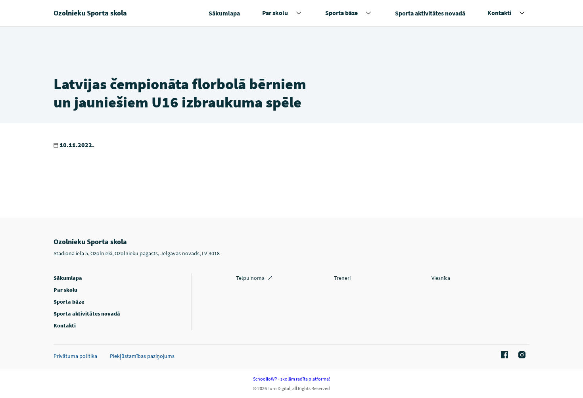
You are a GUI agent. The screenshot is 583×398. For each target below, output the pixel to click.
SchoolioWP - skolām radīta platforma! (291, 379)
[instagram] (520, 355)
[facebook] (503, 355)
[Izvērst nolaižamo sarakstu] (298, 13)
